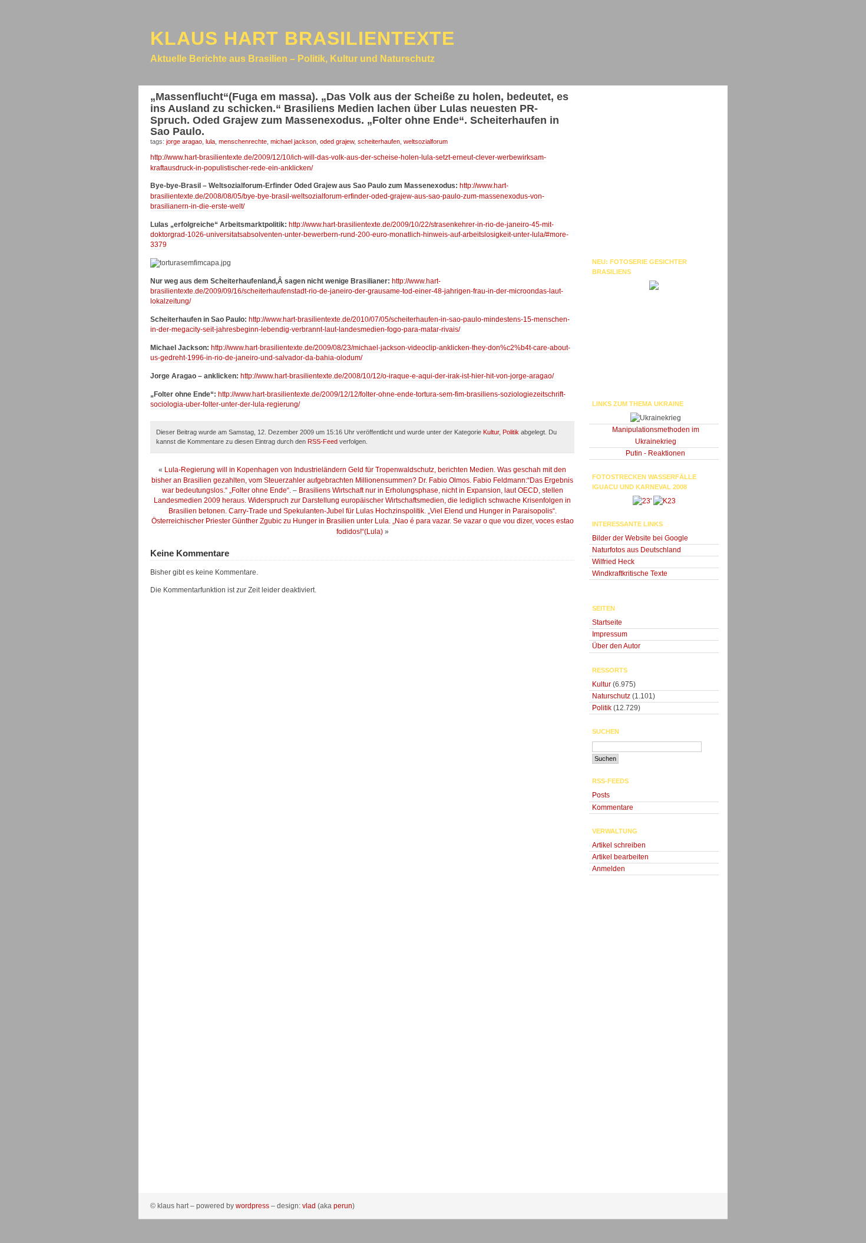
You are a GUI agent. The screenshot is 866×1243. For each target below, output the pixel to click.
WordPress (252, 1206)
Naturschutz (611, 696)
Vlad (309, 1206)
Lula (210, 141)
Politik (511, 432)
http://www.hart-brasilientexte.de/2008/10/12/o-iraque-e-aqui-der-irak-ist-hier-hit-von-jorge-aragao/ (397, 376)
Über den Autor (616, 646)
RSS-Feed (323, 441)
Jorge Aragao (184, 141)
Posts (601, 795)
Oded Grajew (337, 141)
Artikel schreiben (619, 845)
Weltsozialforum (426, 141)
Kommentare (612, 807)
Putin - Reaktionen (655, 453)
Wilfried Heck (613, 562)
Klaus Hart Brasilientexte (302, 38)
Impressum (609, 634)
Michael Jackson (293, 141)
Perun (342, 1206)
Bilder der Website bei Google (640, 538)
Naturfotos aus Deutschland (636, 550)
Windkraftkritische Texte (629, 573)
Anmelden (608, 869)
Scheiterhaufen (379, 141)
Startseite (607, 622)
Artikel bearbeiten (620, 857)
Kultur (491, 432)
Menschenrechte (243, 141)
